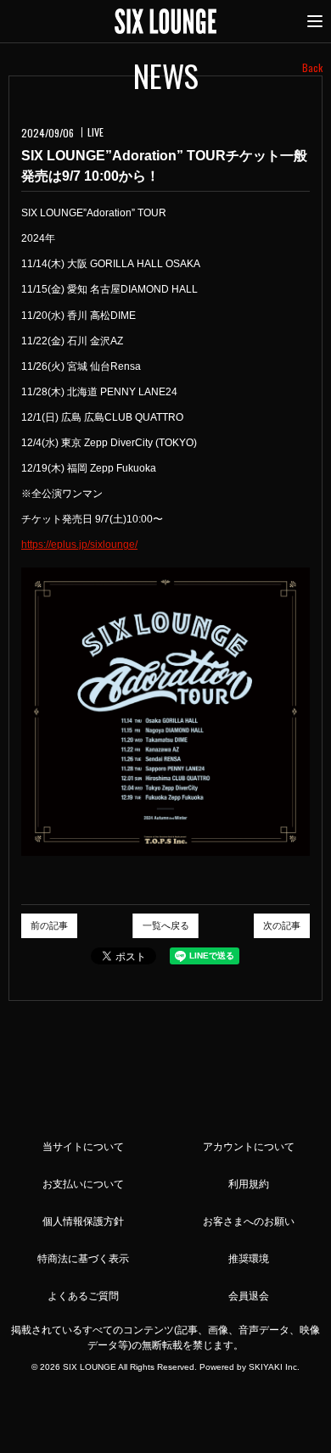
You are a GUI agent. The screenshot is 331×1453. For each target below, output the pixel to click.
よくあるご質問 (83, 1296)
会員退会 (248, 1296)
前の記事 (49, 925)
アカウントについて (249, 1147)
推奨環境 (248, 1259)
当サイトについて (83, 1147)
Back (312, 67)
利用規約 (248, 1184)
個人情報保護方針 (83, 1221)
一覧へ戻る (166, 925)
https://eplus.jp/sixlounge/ (79, 544)
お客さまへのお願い (249, 1221)
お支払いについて (83, 1184)
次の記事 (281, 925)
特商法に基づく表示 (83, 1259)
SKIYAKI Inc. (274, 1367)
